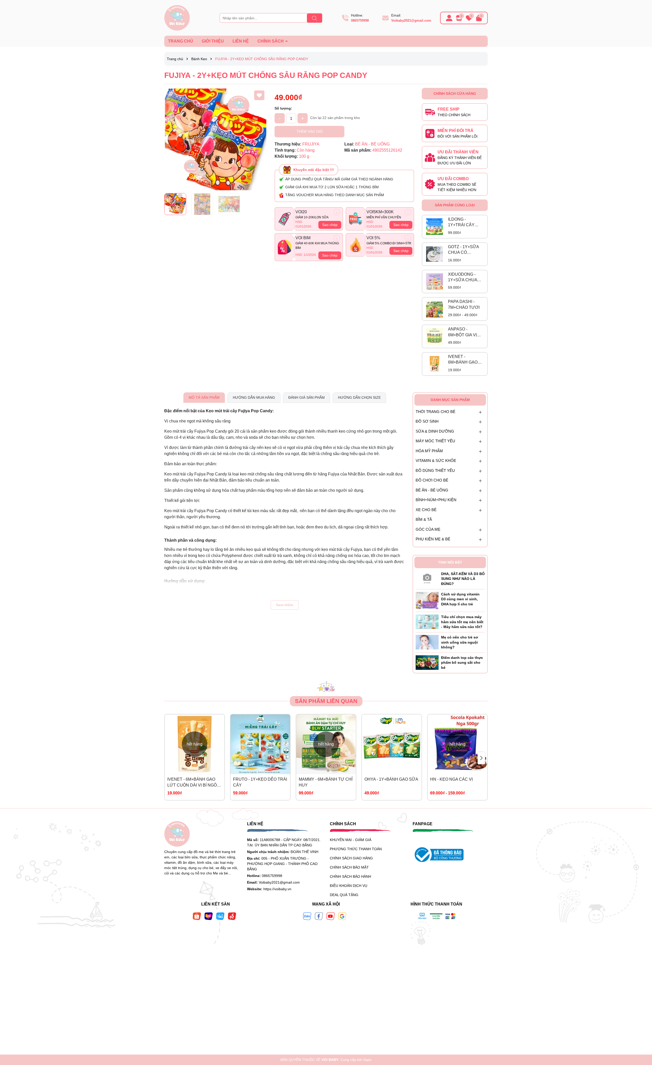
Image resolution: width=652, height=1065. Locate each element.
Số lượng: (283, 108)
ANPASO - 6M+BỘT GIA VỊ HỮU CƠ (462, 332)
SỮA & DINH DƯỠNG (435, 431)
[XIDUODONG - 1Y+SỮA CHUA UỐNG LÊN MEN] (434, 281)
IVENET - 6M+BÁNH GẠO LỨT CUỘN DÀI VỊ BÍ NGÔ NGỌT (465, 359)
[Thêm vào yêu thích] (259, 95)
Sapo (367, 1060)
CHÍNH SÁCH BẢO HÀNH (350, 876)
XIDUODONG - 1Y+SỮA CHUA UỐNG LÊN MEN (464, 277)
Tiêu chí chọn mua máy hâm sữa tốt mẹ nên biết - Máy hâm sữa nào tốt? (462, 622)
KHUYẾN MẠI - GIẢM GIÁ (350, 840)
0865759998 (360, 20)
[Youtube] (331, 916)
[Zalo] (307, 916)
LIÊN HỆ (241, 41)
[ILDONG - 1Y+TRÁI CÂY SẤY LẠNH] (434, 226)
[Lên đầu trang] (642, 1034)
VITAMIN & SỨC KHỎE (436, 460)
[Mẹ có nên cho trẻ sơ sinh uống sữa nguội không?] (427, 642)
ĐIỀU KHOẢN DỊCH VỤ (348, 886)
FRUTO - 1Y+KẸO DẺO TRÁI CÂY (260, 782)
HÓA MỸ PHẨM (429, 451)
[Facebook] (319, 916)
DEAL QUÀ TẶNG (344, 895)
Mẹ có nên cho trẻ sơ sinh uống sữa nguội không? (459, 642)
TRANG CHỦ (180, 41)
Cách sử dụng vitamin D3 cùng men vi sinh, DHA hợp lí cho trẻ (460, 599)
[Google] (342, 916)
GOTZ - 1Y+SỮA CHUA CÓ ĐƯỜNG (463, 250)
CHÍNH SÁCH (271, 41)
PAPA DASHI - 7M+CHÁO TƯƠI (464, 304)
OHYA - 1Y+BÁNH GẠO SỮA (391, 779)
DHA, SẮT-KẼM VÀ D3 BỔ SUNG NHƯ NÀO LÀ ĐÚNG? (463, 579)
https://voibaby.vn (277, 889)
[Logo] (177, 18)
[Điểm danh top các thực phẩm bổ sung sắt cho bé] (427, 662)
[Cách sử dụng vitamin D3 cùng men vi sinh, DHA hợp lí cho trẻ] (427, 600)
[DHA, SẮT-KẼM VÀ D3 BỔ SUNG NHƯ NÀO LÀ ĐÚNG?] (427, 578)
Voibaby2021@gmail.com (411, 20)
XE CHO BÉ (426, 510)
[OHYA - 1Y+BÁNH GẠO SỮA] (392, 744)
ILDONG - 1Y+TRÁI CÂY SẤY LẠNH (461, 222)
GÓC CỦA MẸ (428, 529)
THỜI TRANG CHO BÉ (435, 411)
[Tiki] (220, 916)
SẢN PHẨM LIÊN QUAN (326, 701)
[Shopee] (197, 916)
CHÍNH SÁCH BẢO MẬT (349, 867)
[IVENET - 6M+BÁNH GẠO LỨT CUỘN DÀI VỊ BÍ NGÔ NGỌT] (434, 364)
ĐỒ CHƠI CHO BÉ (432, 480)
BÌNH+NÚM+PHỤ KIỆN (436, 500)
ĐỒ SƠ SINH (427, 421)
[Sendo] (232, 916)
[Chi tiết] (337, 212)
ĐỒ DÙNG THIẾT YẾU (435, 470)
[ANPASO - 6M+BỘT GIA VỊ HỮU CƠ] (434, 336)
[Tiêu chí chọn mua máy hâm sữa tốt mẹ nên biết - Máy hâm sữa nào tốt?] (427, 622)
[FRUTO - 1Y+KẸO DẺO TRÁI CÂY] (260, 744)
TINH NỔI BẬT (450, 562)
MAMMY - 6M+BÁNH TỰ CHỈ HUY (325, 782)
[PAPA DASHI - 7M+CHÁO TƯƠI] (434, 309)
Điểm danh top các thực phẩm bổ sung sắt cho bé (462, 663)
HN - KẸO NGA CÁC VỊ (451, 779)
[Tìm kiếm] (314, 18)
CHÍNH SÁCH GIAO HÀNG (351, 858)
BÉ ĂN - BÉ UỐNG (432, 490)
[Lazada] (209, 916)
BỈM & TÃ (424, 519)
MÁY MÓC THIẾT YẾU (435, 441)
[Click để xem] (215, 139)
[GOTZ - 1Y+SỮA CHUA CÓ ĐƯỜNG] (434, 254)
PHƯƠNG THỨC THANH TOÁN (356, 849)
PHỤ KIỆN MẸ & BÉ (433, 539)
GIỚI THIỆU (213, 41)
